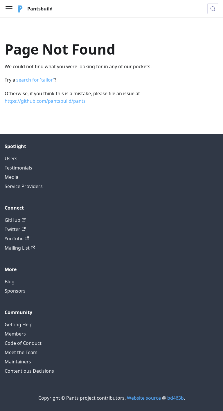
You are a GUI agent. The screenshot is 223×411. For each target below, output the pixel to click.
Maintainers (18, 361)
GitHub (12, 220)
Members (15, 334)
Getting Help (19, 324)
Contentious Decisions (29, 371)
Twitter (12, 229)
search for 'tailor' (35, 80)
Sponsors (15, 291)
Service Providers (24, 186)
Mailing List (17, 248)
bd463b (175, 398)
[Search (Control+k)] (212, 8)
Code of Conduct (23, 343)
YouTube (14, 238)
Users (11, 158)
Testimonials (18, 168)
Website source (144, 398)
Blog (10, 281)
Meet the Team (21, 352)
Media (11, 177)
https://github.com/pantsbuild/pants (45, 101)
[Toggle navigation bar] (9, 8)
